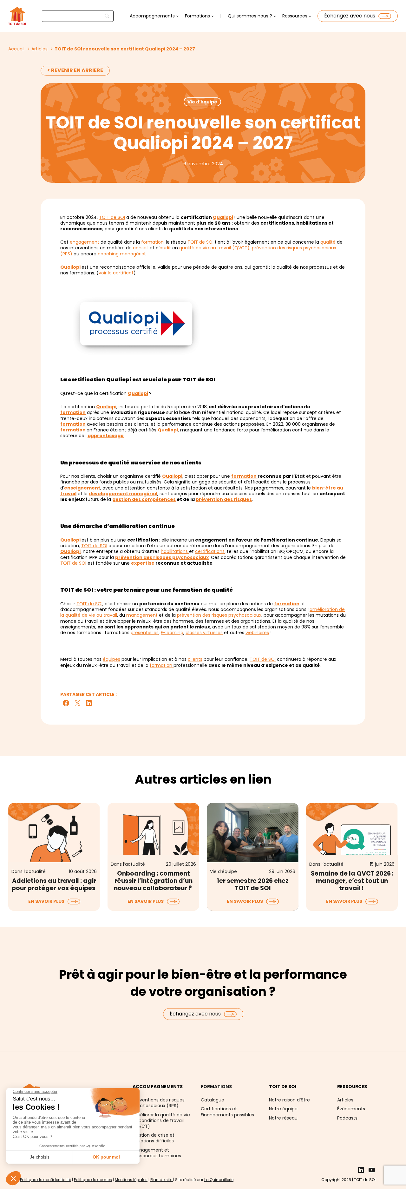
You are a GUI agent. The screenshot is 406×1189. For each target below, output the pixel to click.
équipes (111, 659)
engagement (84, 242)
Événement (350, 1109)
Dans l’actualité (28, 871)
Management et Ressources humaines (157, 1153)
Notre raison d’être (289, 1100)
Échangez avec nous (349, 15)
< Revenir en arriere (75, 70)
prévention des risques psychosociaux (162, 557)
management (142, 615)
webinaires (257, 632)
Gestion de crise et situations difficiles (153, 1138)
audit (165, 248)
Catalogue (212, 1100)
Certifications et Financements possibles (227, 1112)
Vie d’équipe (202, 102)
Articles (345, 1100)
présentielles (145, 632)
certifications (210, 551)
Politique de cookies (93, 1179)
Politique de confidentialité (45, 1179)
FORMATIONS (216, 1086)
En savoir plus (46, 901)
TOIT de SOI (112, 217)
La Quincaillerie (218, 1179)
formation (152, 242)
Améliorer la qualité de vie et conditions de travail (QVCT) (161, 1120)
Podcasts (347, 1118)
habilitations (175, 551)
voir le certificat (116, 273)
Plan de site (161, 1179)
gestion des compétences (144, 499)
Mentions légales (131, 1179)
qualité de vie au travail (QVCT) (214, 248)
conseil (141, 248)
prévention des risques (224, 499)
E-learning (172, 632)
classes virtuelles (204, 632)
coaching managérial (121, 254)
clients (195, 659)
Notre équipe (283, 1109)
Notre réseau (283, 1118)
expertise (143, 563)
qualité (328, 242)
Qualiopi (223, 217)
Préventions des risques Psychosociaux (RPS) (159, 1103)
